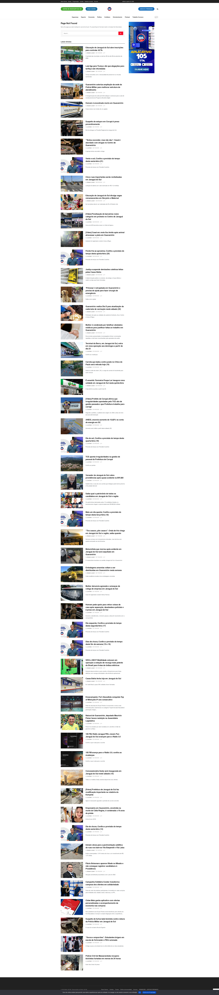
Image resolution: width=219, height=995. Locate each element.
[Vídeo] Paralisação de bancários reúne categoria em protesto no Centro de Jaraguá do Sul (104, 216)
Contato (81, 1)
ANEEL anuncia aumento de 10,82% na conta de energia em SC (105, 421)
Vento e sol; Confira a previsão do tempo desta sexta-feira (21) (103, 159)
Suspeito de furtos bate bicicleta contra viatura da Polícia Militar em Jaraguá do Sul (105, 920)
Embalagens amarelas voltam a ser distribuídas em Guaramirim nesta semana (104, 569)
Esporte (83, 17)
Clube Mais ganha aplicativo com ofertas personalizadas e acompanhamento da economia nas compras (103, 903)
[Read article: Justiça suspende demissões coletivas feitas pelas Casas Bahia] (72, 276)
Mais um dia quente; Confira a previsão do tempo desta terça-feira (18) (103, 513)
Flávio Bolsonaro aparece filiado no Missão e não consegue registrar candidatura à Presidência (104, 866)
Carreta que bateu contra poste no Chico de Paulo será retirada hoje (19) (104, 363)
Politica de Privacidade (149, 992)
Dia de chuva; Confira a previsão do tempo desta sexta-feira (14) (103, 827)
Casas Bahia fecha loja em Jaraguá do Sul (103, 678)
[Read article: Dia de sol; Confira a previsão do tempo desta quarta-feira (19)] (72, 445)
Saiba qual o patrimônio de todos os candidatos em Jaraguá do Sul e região (102, 495)
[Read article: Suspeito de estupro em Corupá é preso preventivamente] (72, 128)
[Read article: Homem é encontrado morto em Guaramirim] (72, 110)
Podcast (127, 17)
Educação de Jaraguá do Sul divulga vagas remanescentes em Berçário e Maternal (104, 196)
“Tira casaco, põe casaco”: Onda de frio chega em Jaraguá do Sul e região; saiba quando (105, 532)
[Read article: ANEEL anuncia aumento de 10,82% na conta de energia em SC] (72, 426)
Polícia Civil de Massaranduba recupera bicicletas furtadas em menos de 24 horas (103, 957)
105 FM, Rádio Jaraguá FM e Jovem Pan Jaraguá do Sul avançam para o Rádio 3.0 (103, 735)
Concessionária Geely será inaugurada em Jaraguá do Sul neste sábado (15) (103, 772)
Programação (75, 1)
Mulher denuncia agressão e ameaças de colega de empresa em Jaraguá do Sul (103, 587)
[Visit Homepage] (109, 8)
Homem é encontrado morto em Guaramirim (104, 103)
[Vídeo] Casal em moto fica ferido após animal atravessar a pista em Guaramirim (105, 233)
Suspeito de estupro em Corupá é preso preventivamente (102, 122)
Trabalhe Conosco (89, 1)
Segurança (75, 17)
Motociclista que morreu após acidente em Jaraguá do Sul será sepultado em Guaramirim (103, 552)
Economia (91, 17)
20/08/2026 (99, 182)
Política (99, 17)
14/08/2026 (99, 668)
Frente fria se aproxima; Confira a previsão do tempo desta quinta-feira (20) (105, 252)
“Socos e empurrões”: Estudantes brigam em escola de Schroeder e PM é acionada (105, 938)
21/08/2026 (99, 53)
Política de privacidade (126, 989)
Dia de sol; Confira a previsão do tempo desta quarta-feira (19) (105, 439)
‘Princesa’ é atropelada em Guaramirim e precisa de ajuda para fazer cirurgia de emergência (103, 290)
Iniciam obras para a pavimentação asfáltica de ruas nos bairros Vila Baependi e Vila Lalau (105, 846)
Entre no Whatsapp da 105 (72, 9)
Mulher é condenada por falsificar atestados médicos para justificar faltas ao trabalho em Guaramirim (104, 327)
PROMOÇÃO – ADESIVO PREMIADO (148, 989)
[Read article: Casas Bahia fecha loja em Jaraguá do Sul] (72, 685)
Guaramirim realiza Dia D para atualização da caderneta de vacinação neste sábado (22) (105, 307)
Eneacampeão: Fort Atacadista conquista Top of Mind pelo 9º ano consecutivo (105, 698)
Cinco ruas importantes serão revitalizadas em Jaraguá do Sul (104, 178)
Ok (139, 992)
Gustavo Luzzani (91, 53)
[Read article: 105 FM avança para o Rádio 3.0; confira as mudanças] (72, 759)
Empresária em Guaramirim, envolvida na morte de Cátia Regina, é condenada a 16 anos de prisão (105, 811)
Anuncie (96, 1)
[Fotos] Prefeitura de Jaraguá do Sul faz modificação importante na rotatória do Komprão (102, 792)
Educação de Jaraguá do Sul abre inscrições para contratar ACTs (104, 48)
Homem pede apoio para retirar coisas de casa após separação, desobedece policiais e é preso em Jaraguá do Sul (105, 607)
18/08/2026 (96, 462)
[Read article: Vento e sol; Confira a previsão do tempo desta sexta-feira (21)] (72, 165)
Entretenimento (117, 17)
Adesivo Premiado (146, 9)
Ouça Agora (91, 9)
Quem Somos (64, 1)
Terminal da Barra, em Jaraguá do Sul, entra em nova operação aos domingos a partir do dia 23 (104, 346)
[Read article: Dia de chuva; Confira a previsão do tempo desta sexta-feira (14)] (72, 833)
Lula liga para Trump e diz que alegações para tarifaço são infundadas (105, 67)
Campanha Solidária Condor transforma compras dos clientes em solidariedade (102, 883)
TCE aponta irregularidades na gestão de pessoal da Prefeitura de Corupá (103, 458)
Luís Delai (89, 127)
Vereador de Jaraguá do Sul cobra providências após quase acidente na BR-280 (104, 476)
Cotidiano (107, 17)
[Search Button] (157, 9)
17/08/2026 (99, 536)
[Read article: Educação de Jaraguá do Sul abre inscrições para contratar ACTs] (72, 54)
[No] (217, 992)
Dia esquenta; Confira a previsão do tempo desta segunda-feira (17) (104, 624)
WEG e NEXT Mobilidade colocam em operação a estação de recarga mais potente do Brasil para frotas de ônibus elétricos (104, 663)
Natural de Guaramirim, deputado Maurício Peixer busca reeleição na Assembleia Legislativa (104, 718)
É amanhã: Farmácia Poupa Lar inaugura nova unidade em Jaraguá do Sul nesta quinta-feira (105, 381)
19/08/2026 (99, 274)
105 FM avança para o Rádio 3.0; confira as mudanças (104, 753)
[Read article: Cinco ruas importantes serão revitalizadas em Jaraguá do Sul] (72, 184)
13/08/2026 (99, 850)
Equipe (69, 1)
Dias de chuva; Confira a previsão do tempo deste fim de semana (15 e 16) (104, 643)
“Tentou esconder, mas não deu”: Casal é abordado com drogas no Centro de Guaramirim (103, 143)
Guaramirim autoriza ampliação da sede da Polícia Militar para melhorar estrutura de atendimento (104, 87)
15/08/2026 (96, 646)
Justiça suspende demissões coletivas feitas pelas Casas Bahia (104, 270)
